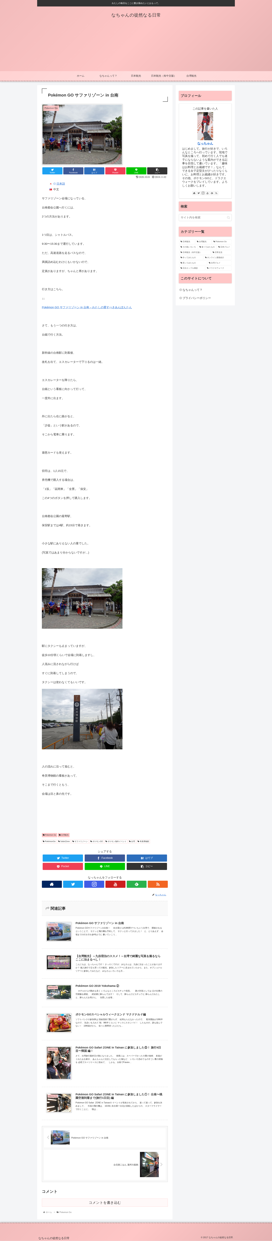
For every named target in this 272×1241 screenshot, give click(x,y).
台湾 (133, 841)
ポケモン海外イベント (116, 841)
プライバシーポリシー (197, 298)
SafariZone (65, 841)
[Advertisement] (136, 47)
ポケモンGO (97, 841)
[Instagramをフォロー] (94, 884)
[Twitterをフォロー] (73, 884)
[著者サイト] (52, 884)
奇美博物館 (144, 841)
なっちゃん (205, 143)
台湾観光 (65, 835)
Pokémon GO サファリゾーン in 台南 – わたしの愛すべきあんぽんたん (87, 307)
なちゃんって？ (192, 289)
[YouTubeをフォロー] (115, 884)
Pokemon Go (50, 835)
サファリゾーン (81, 841)
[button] (228, 217)
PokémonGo (50, 841)
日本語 (61, 183)
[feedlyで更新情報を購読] (137, 884)
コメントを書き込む (105, 1203)
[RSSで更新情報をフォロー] (158, 884)
